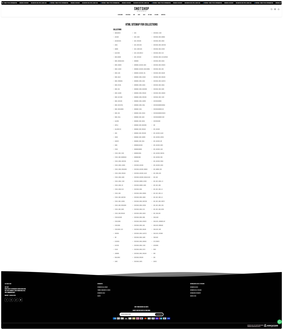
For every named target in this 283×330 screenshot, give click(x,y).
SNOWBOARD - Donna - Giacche (139, 85)
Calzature (117, 121)
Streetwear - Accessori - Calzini (140, 173)
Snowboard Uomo (137, 157)
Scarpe (116, 261)
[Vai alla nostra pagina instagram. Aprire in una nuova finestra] (11, 300)
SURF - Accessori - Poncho (158, 161)
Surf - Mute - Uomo (157, 185)
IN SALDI (116, 249)
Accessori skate (118, 41)
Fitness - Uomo (117, 193)
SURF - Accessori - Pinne (158, 157)
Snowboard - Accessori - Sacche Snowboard (142, 69)
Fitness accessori (118, 217)
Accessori (117, 37)
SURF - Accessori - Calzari (158, 133)
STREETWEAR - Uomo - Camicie (158, 41)
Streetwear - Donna (138, 189)
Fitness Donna (117, 221)
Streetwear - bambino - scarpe (140, 185)
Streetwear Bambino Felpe (158, 109)
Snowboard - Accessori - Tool (139, 73)
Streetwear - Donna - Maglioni (140, 229)
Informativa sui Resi (194, 287)
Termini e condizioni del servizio (104, 290)
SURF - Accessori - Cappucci (158, 137)
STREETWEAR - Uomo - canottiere (159, 45)
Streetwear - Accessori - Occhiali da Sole (142, 177)
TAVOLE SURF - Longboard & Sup (159, 221)
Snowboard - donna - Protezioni (140, 97)
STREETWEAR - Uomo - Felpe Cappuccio (160, 57)
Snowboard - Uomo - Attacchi (139, 113)
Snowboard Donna (137, 153)
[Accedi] (275, 9)
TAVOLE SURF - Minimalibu (158, 225)
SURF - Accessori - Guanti (158, 145)
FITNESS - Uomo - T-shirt (119, 153)
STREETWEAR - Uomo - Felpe (158, 53)
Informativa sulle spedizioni (195, 290)
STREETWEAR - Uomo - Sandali (158, 85)
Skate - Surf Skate (137, 57)
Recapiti (99, 296)
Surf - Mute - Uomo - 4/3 (158, 197)
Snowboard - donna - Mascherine (140, 89)
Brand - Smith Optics (119, 105)
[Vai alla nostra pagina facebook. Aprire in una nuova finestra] (6, 300)
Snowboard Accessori (138, 145)
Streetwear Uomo (156, 121)
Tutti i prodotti (156, 241)
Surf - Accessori (156, 129)
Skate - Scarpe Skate (138, 49)
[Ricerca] (271, 9)
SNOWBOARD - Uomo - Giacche (139, 121)
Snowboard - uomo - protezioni (140, 133)
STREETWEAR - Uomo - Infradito (159, 65)
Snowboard (136, 61)
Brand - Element (118, 69)
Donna (116, 145)
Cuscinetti (117, 141)
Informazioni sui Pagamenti (195, 293)
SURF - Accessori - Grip (157, 141)
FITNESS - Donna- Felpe (119, 189)
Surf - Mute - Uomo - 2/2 (158, 189)
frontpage (117, 233)
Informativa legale (101, 293)
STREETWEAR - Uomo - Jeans (158, 69)
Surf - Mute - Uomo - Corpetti (159, 201)
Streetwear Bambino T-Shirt (158, 117)
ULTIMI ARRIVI (155, 245)
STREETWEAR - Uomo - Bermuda (159, 37)
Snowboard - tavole (138, 109)
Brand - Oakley (118, 77)
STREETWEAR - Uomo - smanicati (159, 93)
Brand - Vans (117, 113)
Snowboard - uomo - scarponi (139, 137)
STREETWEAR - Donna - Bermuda (140, 193)
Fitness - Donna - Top (119, 185)
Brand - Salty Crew (118, 97)
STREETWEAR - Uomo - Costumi (159, 49)
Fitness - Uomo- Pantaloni (120, 213)
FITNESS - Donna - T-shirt (119, 181)
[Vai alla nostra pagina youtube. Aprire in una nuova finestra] (20, 300)
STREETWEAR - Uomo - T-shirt (158, 97)
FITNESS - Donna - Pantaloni (120, 173)
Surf (154, 125)
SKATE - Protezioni (137, 41)
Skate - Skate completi (138, 53)
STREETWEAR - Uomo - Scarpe (158, 89)
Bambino (116, 49)
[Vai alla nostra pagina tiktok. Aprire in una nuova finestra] (16, 300)
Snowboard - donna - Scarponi (140, 101)
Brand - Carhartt (118, 65)
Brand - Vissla (117, 117)
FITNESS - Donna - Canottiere (120, 161)
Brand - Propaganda (118, 81)
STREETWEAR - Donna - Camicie (139, 197)
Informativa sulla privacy (103, 287)
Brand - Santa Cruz (118, 101)
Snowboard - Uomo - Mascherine (140, 125)
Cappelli (116, 125)
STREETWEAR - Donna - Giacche (140, 213)
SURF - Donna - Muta (157, 173)
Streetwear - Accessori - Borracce (140, 169)
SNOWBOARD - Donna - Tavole (139, 105)
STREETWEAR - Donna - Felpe (139, 209)
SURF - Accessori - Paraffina (158, 153)
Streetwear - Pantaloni (138, 257)
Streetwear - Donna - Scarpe (139, 237)
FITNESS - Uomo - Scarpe (119, 209)
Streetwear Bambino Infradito (159, 113)
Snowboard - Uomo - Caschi (139, 117)
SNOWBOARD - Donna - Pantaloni (140, 93)
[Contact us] (279, 322)
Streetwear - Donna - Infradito (140, 221)
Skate (135, 33)
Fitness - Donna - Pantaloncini (121, 169)
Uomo (154, 253)
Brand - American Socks (119, 61)
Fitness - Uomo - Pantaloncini (120, 205)
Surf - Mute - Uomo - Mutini (158, 209)
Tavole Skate (155, 217)
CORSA (116, 133)
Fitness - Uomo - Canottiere (120, 197)
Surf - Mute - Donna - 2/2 (158, 181)
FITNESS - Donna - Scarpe (119, 177)
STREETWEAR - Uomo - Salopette (159, 81)
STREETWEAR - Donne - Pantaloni (140, 253)
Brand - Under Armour (119, 109)
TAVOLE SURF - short (157, 229)
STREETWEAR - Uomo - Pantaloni (159, 77)
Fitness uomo (117, 225)
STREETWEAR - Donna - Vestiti (139, 249)
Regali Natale (117, 257)
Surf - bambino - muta (157, 169)
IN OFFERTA (117, 245)
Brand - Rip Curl (118, 85)
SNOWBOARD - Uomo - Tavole (139, 141)
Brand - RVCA (117, 89)
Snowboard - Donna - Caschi (139, 81)
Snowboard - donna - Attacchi (140, 77)
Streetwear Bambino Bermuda (159, 105)
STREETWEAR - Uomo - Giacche (158, 61)
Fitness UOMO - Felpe (119, 229)
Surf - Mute (155, 177)
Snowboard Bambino (138, 149)
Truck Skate (155, 237)
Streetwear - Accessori (138, 165)
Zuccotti (155, 261)
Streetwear (136, 161)
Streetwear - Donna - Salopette (140, 233)
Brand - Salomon (118, 93)
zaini (154, 257)
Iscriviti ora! (159, 314)
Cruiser (116, 137)
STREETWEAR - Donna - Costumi (140, 205)
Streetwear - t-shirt (157, 33)
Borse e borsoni (118, 57)
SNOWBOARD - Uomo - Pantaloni (140, 129)
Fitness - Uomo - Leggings (120, 201)
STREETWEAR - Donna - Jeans (139, 225)
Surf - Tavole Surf (156, 213)
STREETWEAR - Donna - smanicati (140, 241)
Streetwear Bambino (157, 101)
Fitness (116, 149)
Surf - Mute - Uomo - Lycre (158, 205)
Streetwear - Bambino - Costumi (140, 181)
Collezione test (118, 129)
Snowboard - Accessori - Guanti (140, 65)
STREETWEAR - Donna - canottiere (140, 201)
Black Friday (117, 53)
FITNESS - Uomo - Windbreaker (120, 157)
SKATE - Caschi (137, 37)
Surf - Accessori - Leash (158, 149)
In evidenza (117, 241)
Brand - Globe (117, 73)
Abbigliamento (117, 33)
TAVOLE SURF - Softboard (158, 233)
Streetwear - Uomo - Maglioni (159, 73)
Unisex (154, 249)
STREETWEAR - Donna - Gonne (139, 217)
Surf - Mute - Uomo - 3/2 (158, 193)
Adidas (116, 45)
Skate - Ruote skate (138, 45)
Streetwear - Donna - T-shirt (139, 245)
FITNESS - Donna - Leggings (120, 165)
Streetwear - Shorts (138, 261)
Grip (115, 237)
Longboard (117, 253)
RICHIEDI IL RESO (193, 296)
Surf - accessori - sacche (158, 165)
